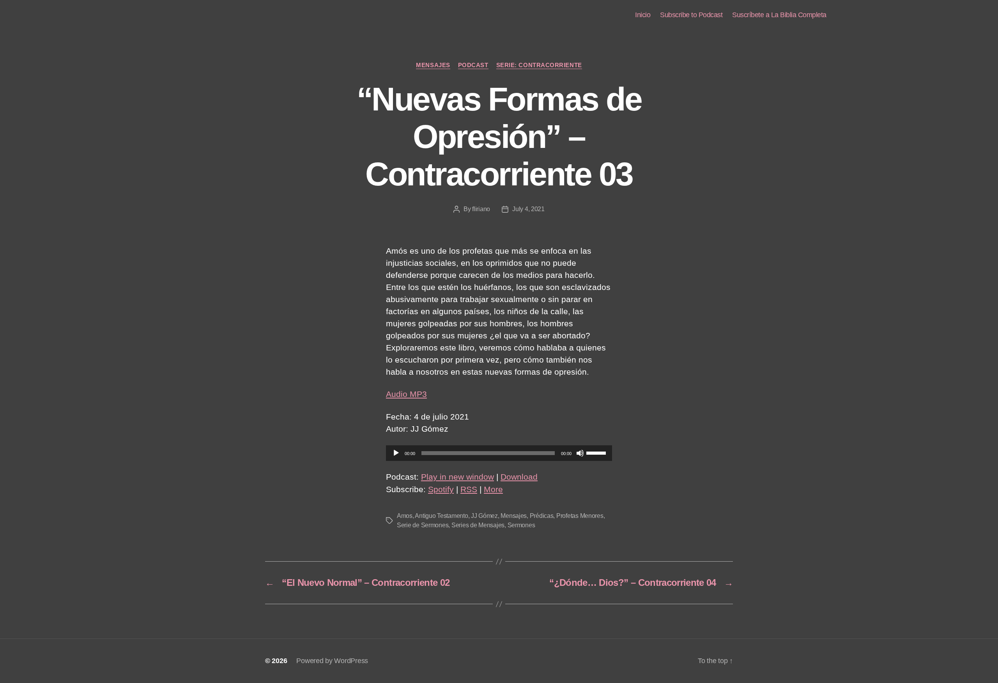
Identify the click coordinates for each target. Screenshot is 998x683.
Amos (404, 515)
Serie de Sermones (422, 525)
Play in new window (457, 476)
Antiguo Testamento (441, 515)
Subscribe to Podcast (691, 15)
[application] (499, 453)
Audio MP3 (406, 394)
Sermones (521, 525)
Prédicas (542, 515)
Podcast (473, 65)
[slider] (597, 452)
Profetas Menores (579, 515)
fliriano (481, 209)
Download (519, 476)
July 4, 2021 (528, 209)
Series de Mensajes (477, 525)
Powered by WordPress (332, 661)
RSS (468, 489)
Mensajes (433, 65)
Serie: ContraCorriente (539, 65)
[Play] (396, 453)
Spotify (441, 489)
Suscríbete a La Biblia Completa (779, 15)
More (493, 489)
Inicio (642, 15)
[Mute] (580, 453)
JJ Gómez (484, 515)
